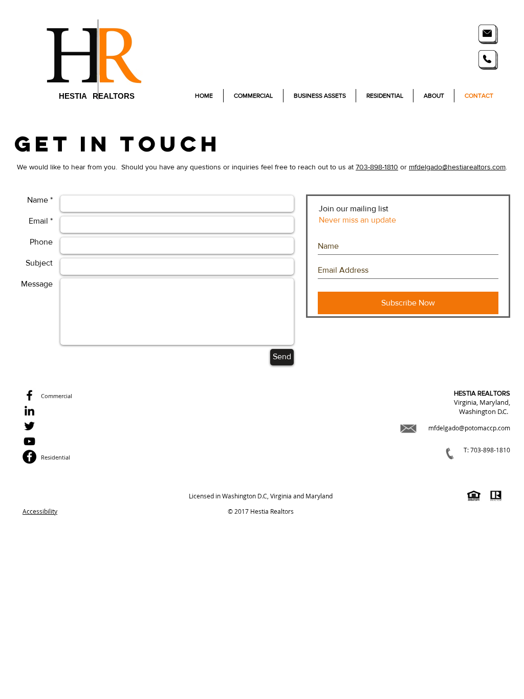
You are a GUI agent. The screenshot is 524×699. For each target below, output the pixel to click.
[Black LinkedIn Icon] (29, 411)
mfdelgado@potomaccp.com (469, 428)
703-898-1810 (377, 167)
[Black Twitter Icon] (29, 426)
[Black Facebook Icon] (29, 395)
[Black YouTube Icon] (29, 441)
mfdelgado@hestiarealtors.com (457, 167)
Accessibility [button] (40, 511)
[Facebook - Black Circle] (29, 457)
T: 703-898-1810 (487, 450)
